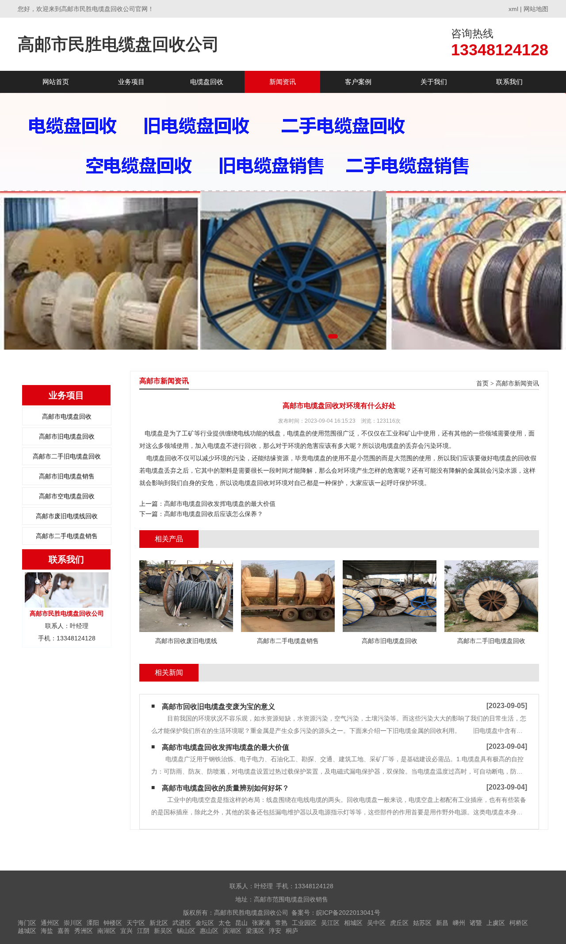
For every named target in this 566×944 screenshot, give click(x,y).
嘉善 (63, 930)
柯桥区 (518, 922)
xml (513, 8)
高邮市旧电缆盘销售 (67, 476)
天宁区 (135, 922)
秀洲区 (83, 930)
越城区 (27, 930)
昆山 (241, 922)
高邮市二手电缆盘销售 (67, 535)
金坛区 (204, 922)
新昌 (442, 922)
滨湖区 (232, 930)
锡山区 (186, 930)
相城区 (353, 922)
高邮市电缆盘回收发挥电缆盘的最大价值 (219, 503)
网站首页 (55, 81)
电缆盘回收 (206, 81)
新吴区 (163, 930)
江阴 (143, 930)
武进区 (181, 922)
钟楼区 (112, 922)
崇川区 (73, 922)
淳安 (275, 930)
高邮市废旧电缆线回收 (67, 516)
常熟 (281, 922)
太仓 (224, 922)
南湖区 (106, 930)
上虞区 (495, 922)
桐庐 (292, 930)
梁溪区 (255, 930)
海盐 (47, 930)
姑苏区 (422, 922)
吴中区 (376, 922)
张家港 (261, 922)
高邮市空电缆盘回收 (67, 496)
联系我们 (509, 81)
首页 (482, 383)
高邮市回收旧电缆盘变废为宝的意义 (218, 706)
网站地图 (536, 8)
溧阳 (93, 922)
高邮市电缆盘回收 (67, 416)
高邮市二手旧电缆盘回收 (67, 456)
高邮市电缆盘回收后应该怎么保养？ (213, 513)
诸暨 (476, 922)
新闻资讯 (282, 81)
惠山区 (209, 930)
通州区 (50, 922)
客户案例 (358, 81)
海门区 (27, 922)
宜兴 (126, 930)
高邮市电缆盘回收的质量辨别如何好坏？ (225, 788)
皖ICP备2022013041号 (348, 912)
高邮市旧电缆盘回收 (67, 436)
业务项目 (131, 81)
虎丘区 (399, 922)
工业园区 (304, 922)
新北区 (158, 922)
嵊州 (459, 922)
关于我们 (434, 81)
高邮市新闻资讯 (517, 383)
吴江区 (330, 922)
